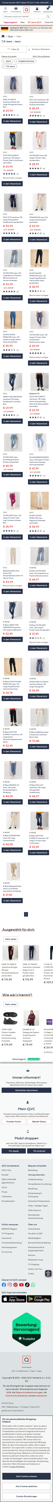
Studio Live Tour (35, 1269)
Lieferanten (7, 1196)
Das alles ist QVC (35, 1233)
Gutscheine (7, 1238)
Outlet (31, 1273)
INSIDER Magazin (9, 1229)
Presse (4, 1192)
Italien (33, 1371)
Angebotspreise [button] (26, 61)
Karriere (31, 1255)
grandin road (6, 1411)
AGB (8, 1392)
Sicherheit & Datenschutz (39, 1201)
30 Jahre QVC (35, 22)
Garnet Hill (34, 1407)
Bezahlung (32, 1188)
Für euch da (7, 1252)
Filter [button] (15, 49)
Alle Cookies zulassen (26, 1476)
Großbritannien (22, 1371)
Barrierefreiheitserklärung (39, 1242)
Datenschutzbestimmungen (29, 1392)
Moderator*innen (35, 1260)
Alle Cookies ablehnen (26, 1486)
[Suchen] (48, 16)
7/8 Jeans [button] (10, 66)
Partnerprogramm (9, 1247)
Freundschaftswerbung (12, 1242)
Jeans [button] (8, 61)
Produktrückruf (8, 1201)
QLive (4, 1187)
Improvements (18, 1411)
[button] (5, 10)
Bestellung (33, 1170)
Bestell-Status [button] (39, 1121)
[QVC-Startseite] (3, 36)
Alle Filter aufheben (41, 56)
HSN (3, 1407)
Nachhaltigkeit (34, 1238)
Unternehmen (34, 1229)
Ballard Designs (13, 1407)
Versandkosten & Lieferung (39, 1184)
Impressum (41, 1395)
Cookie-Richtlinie (17, 1466)
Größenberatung (35, 1179)
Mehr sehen (11, 939)
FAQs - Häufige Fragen (38, 1205)
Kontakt (5, 1175)
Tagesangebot (10, 22)
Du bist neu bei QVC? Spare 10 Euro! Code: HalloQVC (25, 2)
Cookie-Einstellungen (26, 1496)
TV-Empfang (33, 1264)
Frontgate (24, 1407)
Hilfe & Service (34, 1210)
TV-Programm (8, 1233)
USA (13, 1371)
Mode (10, 36)
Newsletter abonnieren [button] (26, 1090)
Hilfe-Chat (6, 1170)
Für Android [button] (39, 1151)
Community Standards (16, 1395)
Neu (22, 22)
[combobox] (23, 16)
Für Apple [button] (14, 1151)
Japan (39, 1371)
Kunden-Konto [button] (13, 1121)
